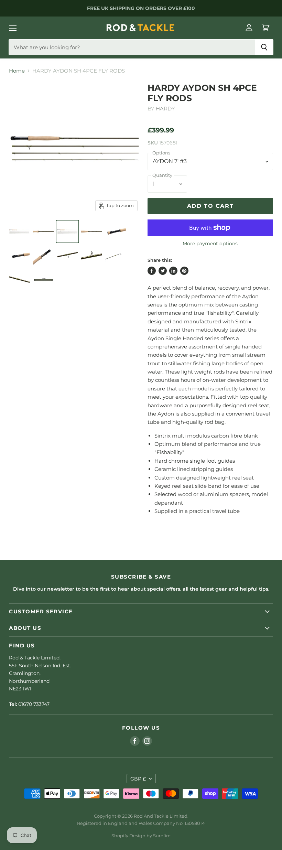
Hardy (165, 108)
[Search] (264, 47)
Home (17, 71)
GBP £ (138, 779)
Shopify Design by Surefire (141, 835)
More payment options (210, 243)
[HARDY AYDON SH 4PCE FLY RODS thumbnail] (19, 231)
